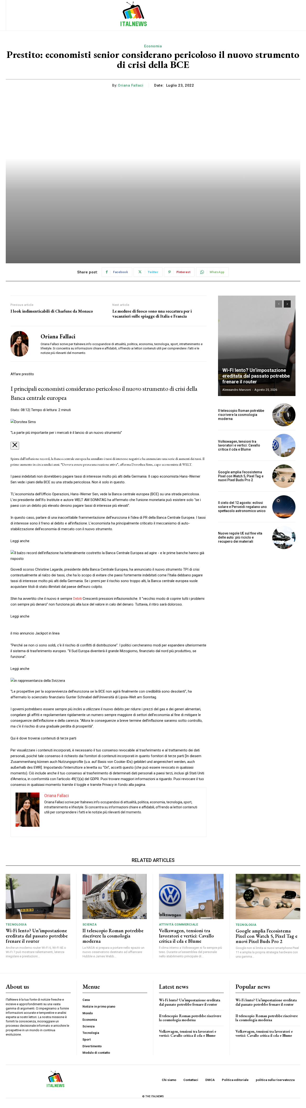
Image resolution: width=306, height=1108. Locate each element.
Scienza (89, 924)
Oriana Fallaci (130, 85)
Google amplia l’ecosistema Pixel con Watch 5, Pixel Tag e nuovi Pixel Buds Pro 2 (240, 476)
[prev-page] (278, 304)
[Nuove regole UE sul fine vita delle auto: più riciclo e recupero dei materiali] (283, 537)
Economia (153, 46)
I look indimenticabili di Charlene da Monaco (52, 311)
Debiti (77, 598)
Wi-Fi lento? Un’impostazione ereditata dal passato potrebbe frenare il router (256, 376)
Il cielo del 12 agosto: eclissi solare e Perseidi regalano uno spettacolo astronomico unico (242, 507)
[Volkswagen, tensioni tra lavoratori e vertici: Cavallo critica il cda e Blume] (283, 445)
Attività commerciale (178, 924)
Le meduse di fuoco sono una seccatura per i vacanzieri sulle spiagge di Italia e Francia (152, 314)
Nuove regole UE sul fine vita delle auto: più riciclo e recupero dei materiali (240, 537)
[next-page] (287, 304)
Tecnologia (16, 924)
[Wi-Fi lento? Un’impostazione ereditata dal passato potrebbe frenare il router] (256, 346)
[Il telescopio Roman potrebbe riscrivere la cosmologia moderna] (283, 414)
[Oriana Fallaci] (22, 344)
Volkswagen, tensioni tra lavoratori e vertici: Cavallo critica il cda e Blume (239, 446)
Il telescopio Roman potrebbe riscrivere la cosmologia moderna (241, 415)
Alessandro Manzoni (236, 389)
